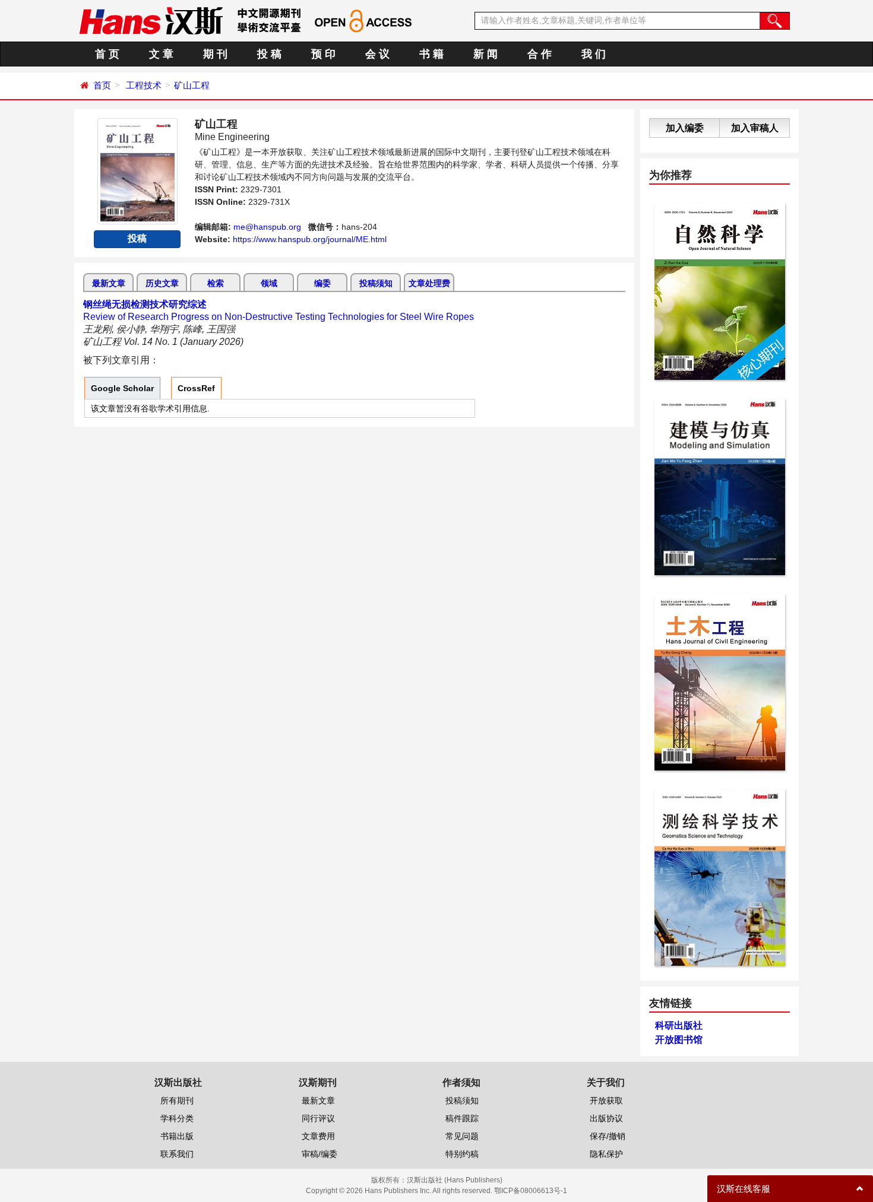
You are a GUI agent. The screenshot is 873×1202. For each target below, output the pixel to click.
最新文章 (108, 283)
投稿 (137, 238)
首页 (102, 85)
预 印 (323, 54)
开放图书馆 (679, 1040)
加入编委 (685, 128)
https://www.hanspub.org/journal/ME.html (310, 239)
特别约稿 (462, 1154)
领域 (269, 283)
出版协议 (606, 1118)
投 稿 (269, 54)
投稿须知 (376, 283)
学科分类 (177, 1118)
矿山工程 (192, 85)
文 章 (161, 54)
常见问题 (462, 1136)
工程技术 (144, 85)
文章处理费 (429, 283)
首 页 (107, 54)
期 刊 (215, 54)
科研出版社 (679, 1025)
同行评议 (318, 1118)
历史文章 (162, 283)
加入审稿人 (755, 128)
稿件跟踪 (462, 1118)
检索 (215, 283)
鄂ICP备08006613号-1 (530, 1191)
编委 (322, 283)
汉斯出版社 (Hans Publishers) (454, 1180)
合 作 (539, 54)
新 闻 (485, 54)
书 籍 (431, 54)
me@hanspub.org (267, 226)
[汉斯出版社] (150, 20)
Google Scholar (122, 388)
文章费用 (318, 1136)
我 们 (593, 54)
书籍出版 (177, 1136)
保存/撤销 (607, 1136)
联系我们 (177, 1154)
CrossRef (196, 388)
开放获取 (606, 1100)
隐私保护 (606, 1154)
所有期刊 (177, 1100)
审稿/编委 (319, 1154)
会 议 (377, 54)
